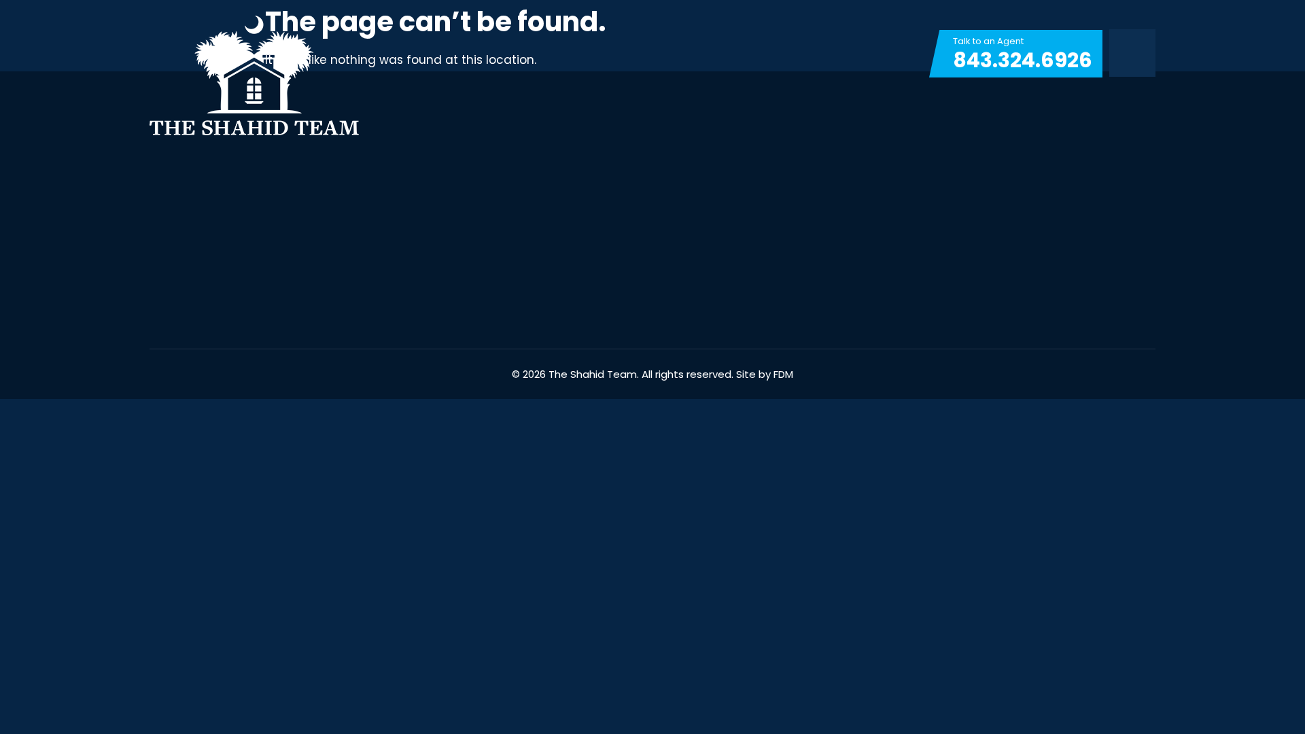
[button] (1132, 53)
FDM (783, 374)
